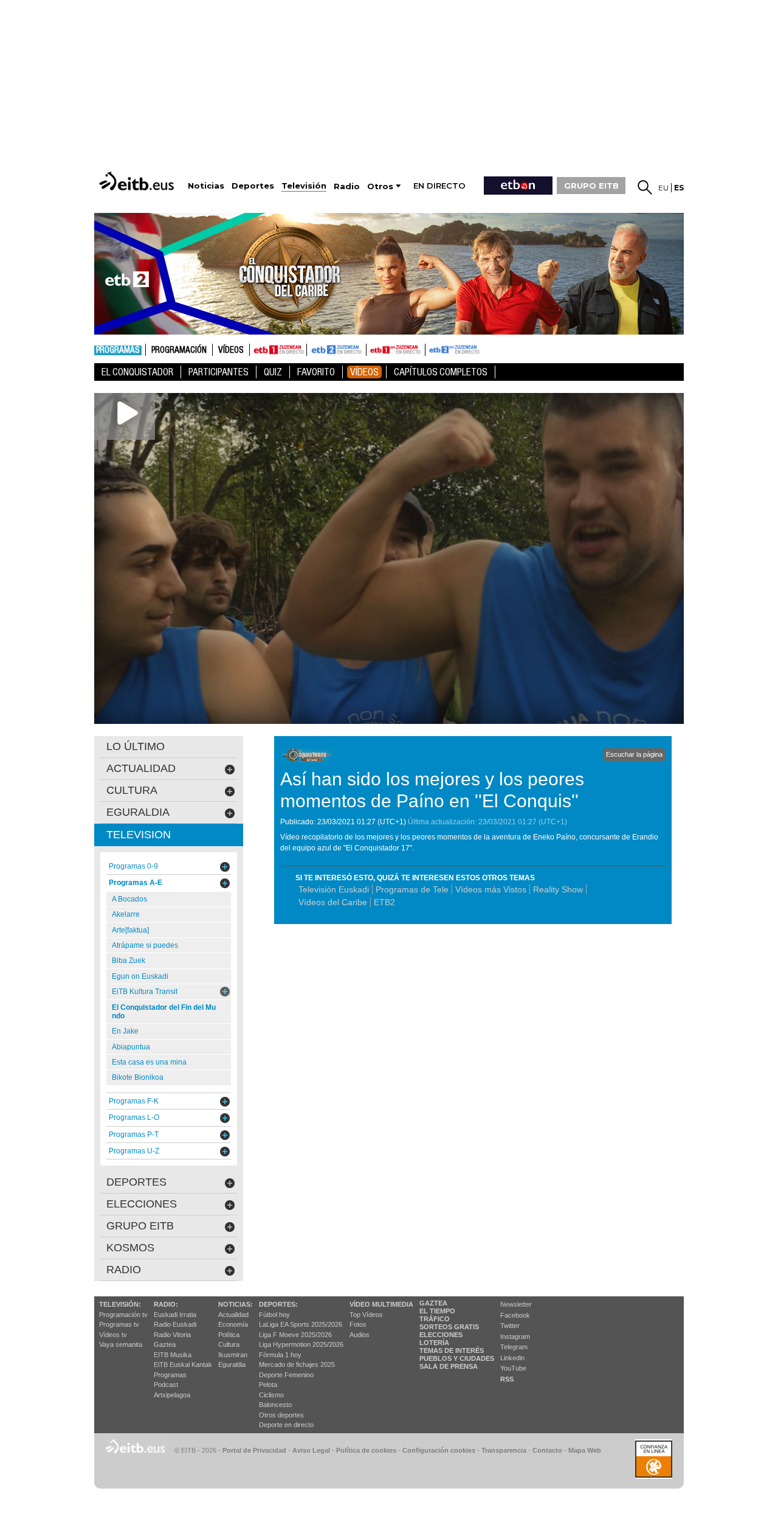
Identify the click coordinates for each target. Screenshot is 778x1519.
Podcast (166, 1384)
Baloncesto (275, 1404)
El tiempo (437, 1311)
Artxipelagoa (172, 1395)
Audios (359, 1334)
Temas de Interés (451, 1350)
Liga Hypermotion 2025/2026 (301, 1344)
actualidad (141, 768)
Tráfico (434, 1319)
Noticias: (235, 1304)
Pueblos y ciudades (456, 1358)
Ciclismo (271, 1395)
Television (138, 835)
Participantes (218, 372)
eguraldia (138, 812)
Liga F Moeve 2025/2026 (295, 1334)
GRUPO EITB (591, 185)
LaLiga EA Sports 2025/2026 (300, 1324)
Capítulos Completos (440, 372)
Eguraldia (232, 1364)
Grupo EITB (140, 1226)
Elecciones (441, 1334)
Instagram (515, 1336)
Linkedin (512, 1357)
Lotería (434, 1342)
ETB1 (278, 350)
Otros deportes (281, 1415)
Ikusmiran (232, 1354)
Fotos (358, 1324)
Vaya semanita (120, 1344)
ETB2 (336, 350)
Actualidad (233, 1314)
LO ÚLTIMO (135, 746)
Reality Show (558, 889)
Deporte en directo (286, 1424)
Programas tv (119, 1324)
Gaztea (165, 1344)
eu (663, 187)
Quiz (273, 372)
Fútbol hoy (274, 1314)
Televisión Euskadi (333, 889)
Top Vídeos (366, 1314)
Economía (233, 1324)
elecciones (141, 1204)
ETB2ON (431, 348)
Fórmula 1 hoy (280, 1354)
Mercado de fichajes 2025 (297, 1364)
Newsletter (516, 1304)
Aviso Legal (311, 1450)
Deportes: (278, 1304)
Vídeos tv (113, 1334)
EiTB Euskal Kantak (183, 1364)
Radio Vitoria (172, 1334)
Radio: (166, 1304)
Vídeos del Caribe (332, 902)
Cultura (228, 1344)
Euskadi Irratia (175, 1314)
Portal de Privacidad (254, 1450)
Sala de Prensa (448, 1366)
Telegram (514, 1346)
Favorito (316, 372)
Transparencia (503, 1450)
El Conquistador (137, 372)
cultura (131, 790)
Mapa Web (584, 1450)
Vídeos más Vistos (490, 889)
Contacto (547, 1450)
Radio (123, 1270)
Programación (179, 350)
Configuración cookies (438, 1450)
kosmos (130, 1248)
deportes (136, 1182)
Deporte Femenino (286, 1374)
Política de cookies (366, 1450)
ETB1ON (372, 348)
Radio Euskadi (175, 1324)
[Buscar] (645, 187)
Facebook (515, 1315)
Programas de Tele (412, 889)
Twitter (510, 1325)
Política (228, 1334)
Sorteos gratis (449, 1326)
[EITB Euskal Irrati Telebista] (138, 181)
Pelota (268, 1384)
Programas (118, 350)
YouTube (513, 1368)
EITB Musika (172, 1354)
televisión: (120, 1304)
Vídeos (231, 350)
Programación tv (123, 1314)
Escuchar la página (634, 754)
